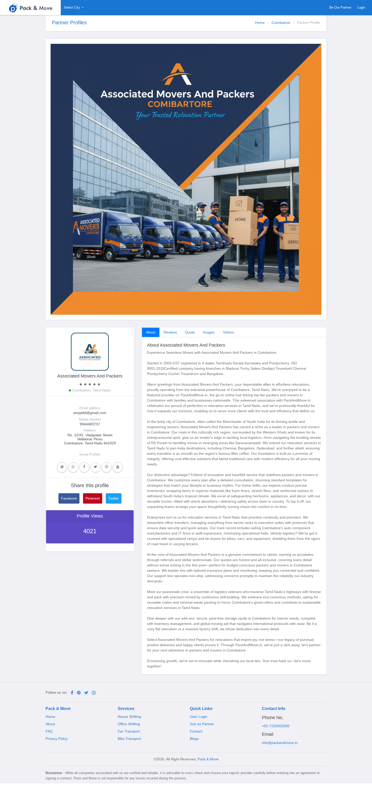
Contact (196, 731)
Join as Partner (202, 724)
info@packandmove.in (280, 743)
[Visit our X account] (86, 692)
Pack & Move (58, 708)
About (150, 332)
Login (361, 7)
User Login (198, 717)
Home (260, 23)
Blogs (194, 739)
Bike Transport (129, 739)
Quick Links (201, 708)
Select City (72, 7)
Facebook (69, 498)
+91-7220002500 (276, 726)
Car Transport (129, 731)
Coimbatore (281, 23)
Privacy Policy (57, 739)
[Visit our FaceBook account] (72, 692)
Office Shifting (129, 724)
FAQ (49, 731)
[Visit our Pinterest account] (79, 692)
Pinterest (93, 498)
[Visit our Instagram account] (94, 692)
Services (126, 708)
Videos (228, 332)
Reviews (170, 332)
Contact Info (273, 708)
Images (209, 332)
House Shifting (129, 717)
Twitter (113, 498)
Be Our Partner (340, 7)
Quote (190, 332)
